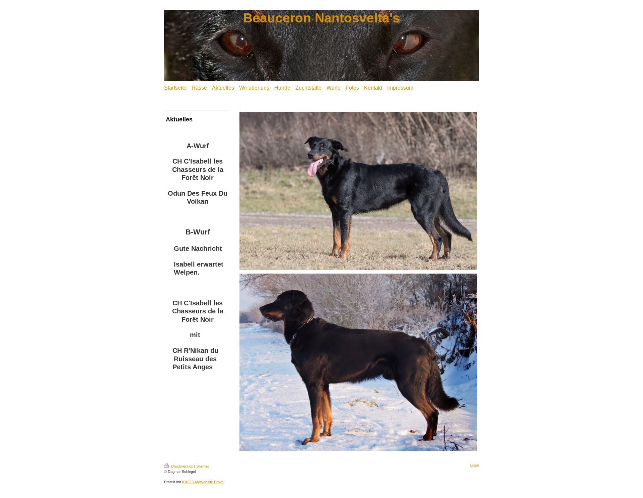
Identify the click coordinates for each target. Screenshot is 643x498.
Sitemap (202, 466)
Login (474, 465)
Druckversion (182, 466)
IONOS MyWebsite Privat (202, 482)
